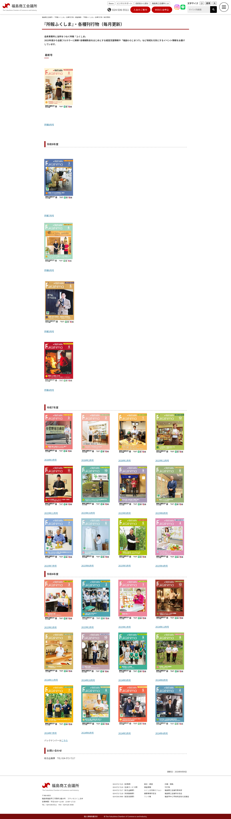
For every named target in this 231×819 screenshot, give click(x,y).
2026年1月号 (124, 460)
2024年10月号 (88, 680)
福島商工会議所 (47, 17)
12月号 (165, 626)
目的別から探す (142, 3)
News (111, 3)
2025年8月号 (161, 513)
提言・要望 (148, 784)
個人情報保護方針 (91, 816)
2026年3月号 (50, 459)
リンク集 (147, 796)
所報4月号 (49, 390)
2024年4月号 (161, 733)
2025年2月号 (87, 627)
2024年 (158, 626)
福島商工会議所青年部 (173, 790)
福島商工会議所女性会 (173, 793)
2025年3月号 (50, 627)
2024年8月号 (161, 680)
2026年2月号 (87, 460)
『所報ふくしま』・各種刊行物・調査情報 (67, 17)
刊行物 (167, 787)
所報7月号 (49, 215)
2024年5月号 (124, 733)
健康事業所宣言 (150, 793)
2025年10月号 (88, 513)
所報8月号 (49, 124)
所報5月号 (49, 331)
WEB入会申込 (162, 9)
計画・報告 (169, 784)
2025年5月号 (124, 565)
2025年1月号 (124, 626)
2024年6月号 (87, 732)
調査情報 (147, 787)
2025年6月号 (87, 565)
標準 (208, 3)
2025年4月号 (161, 565)
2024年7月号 (50, 733)
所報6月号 (49, 270)
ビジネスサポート (124, 3)
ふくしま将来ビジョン (152, 790)
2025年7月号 (50, 565)
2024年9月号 (124, 680)
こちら (64, 740)
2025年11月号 (51, 513)
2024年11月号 (51, 679)
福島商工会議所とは (160, 3)
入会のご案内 (140, 9)
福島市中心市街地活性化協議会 (177, 796)
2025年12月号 (162, 460)
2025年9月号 (124, 513)
